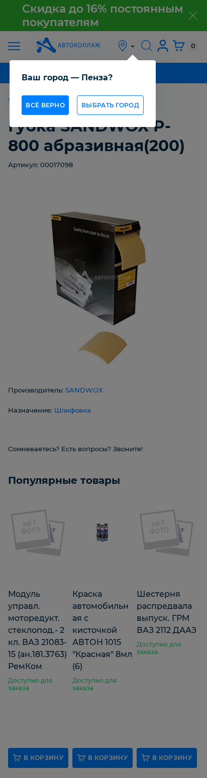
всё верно (45, 105)
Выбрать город (110, 105)
